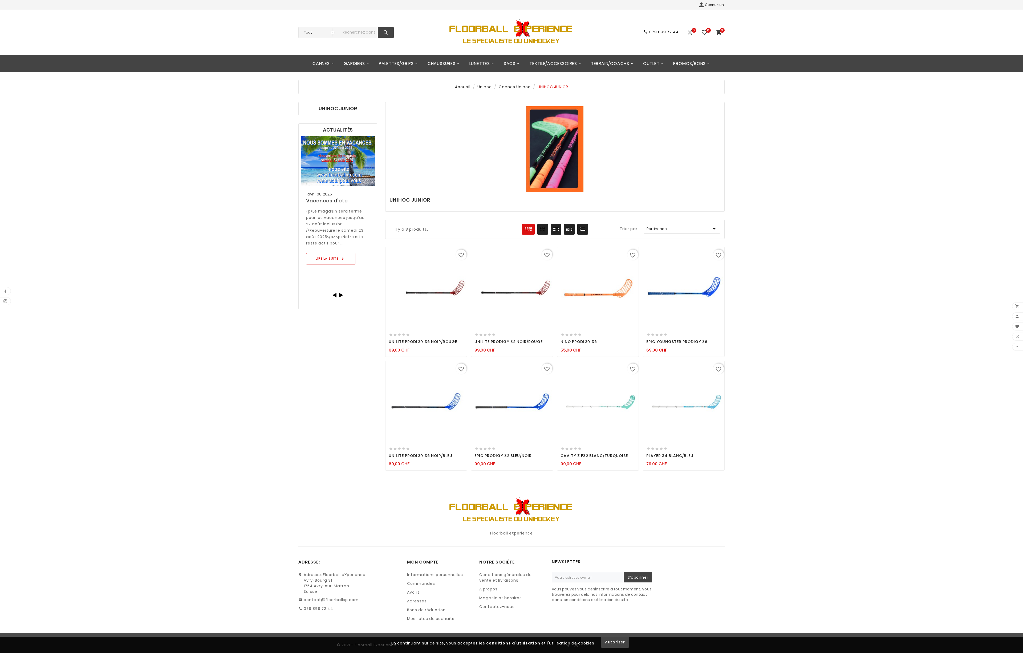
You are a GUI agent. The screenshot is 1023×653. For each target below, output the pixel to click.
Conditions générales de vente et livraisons (505, 577)
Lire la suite (331, 259)
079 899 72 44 (318, 608)
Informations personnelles (435, 574)
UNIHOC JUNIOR (338, 108)
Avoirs (413, 592)
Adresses (417, 601)
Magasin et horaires (500, 598)
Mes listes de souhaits (430, 618)
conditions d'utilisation (513, 643)
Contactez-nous (497, 606)
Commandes (421, 583)
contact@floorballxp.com (331, 599)
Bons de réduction (426, 610)
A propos (488, 589)
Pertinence (682, 229)
